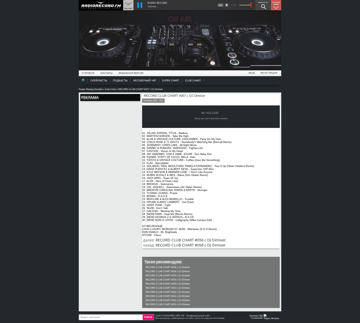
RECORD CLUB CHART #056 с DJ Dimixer (191, 240)
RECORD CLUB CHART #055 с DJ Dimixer (168, 275)
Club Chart (110, 89)
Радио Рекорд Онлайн (90, 89)
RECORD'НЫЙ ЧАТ (144, 80)
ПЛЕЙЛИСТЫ (98, 80)
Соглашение (257, 318)
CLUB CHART (193, 80)
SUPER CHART (170, 80)
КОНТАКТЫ (106, 73)
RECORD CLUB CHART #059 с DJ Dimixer (168, 283)
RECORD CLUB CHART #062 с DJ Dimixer (168, 300)
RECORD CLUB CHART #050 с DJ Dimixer (168, 304)
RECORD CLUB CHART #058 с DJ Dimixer (191, 245)
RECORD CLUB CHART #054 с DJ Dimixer (168, 279)
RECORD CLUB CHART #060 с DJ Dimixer (168, 292)
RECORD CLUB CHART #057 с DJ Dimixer (174, 96)
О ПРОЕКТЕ (88, 73)
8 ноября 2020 (150, 100)
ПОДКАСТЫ (120, 80)
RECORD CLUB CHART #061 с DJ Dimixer (168, 296)
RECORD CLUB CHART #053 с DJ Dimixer (168, 288)
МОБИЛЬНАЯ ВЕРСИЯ (131, 73)
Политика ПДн (256, 316)
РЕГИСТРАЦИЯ (268, 73)
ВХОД (252, 73)
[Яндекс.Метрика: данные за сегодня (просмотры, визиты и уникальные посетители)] (272, 317)
